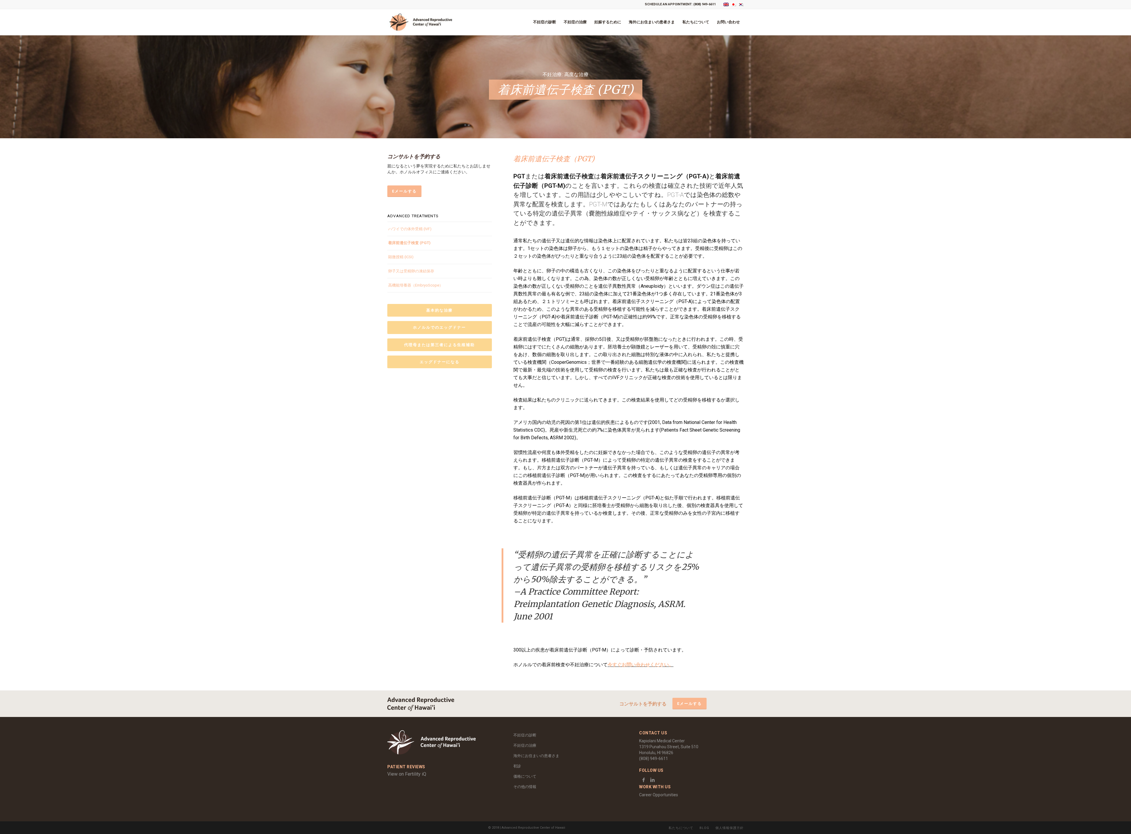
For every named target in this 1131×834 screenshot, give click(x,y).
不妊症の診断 (524, 735)
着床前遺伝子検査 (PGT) (409, 243)
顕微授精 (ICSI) (401, 257)
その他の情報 (524, 786)
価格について (526, 776)
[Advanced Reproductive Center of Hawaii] (420, 22)
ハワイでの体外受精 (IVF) (409, 229)
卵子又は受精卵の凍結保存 (411, 271)
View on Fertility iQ (406, 774)
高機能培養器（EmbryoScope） (415, 285)
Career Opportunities (658, 794)
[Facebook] (643, 779)
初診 (517, 766)
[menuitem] (544, 22)
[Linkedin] (652, 779)
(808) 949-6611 (704, 4)
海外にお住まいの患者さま (536, 756)
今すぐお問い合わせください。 (641, 664)
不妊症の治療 (524, 745)
